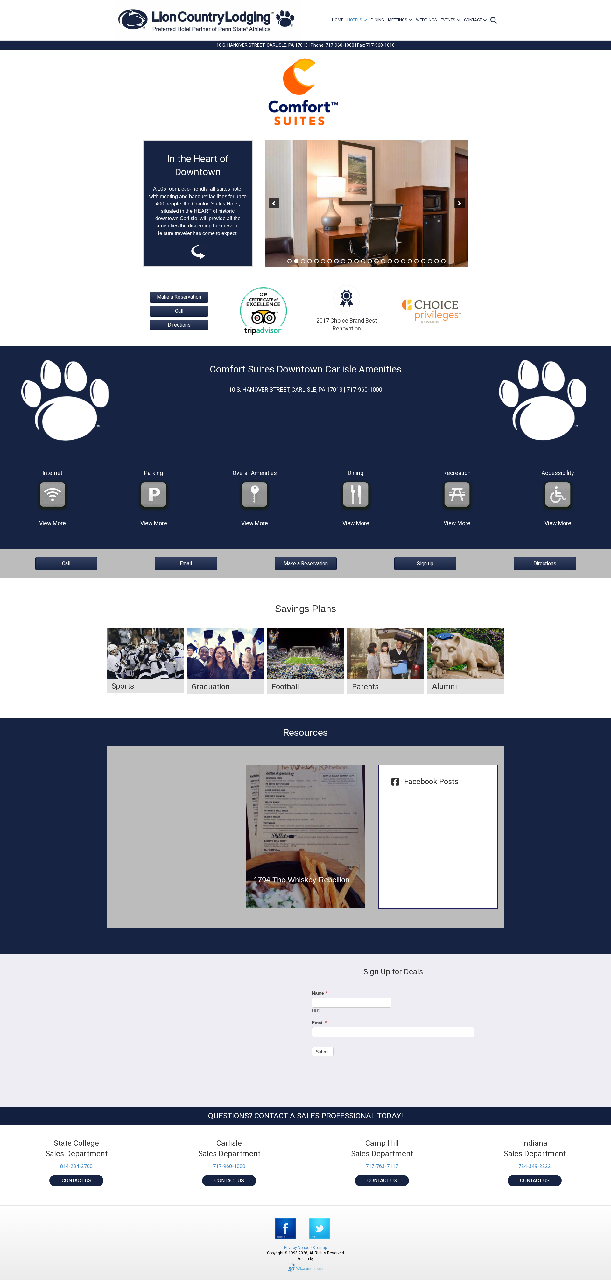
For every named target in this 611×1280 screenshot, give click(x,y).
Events (448, 19)
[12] (363, 261)
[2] (296, 261)
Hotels (354, 19)
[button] (274, 203)
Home (337, 19)
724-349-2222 (534, 1166)
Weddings (426, 19)
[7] (329, 261)
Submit (323, 1051)
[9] (343, 261)
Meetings (397, 19)
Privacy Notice (297, 1247)
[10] (350, 261)
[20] (416, 261)
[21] (423, 261)
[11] (356, 261)
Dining (377, 19)
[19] (410, 261)
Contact (473, 19)
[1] (289, 261)
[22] (430, 261)
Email (319, 1022)
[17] (396, 261)
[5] (316, 261)
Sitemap (320, 1247)
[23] (436, 261)
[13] (370, 261)
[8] (336, 261)
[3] (303, 261)
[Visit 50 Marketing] (305, 1267)
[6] (323, 261)
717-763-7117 (382, 1166)
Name (319, 993)
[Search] (492, 20)
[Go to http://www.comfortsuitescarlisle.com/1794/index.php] (306, 836)
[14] (376, 261)
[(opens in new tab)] (263, 310)
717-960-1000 (229, 1166)
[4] (309, 261)
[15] (383, 261)
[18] (403, 261)
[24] (443, 261)
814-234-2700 (76, 1166)
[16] (390, 261)
